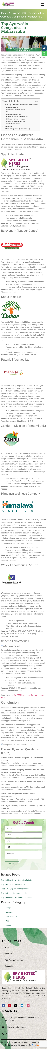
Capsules (9, 912)
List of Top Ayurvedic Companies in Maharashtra (21, 105)
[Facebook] (3, 1005)
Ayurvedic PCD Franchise (23, 13)
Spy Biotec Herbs (12, 107)
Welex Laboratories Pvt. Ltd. (16, 121)
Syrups (8, 908)
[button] (42, 4)
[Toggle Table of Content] (35, 101)
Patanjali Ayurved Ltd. (14, 114)
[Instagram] (28, 1005)
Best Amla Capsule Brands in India (15, 889)
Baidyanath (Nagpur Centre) (16, 109)
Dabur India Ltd (12, 112)
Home (3, 13)
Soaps (8, 925)
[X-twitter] (15, 1005)
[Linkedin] (22, 1005)
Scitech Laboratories (13, 124)
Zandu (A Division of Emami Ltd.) (17, 116)
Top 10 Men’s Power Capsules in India (16, 880)
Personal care (11, 916)
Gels (7, 921)
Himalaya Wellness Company (16, 119)
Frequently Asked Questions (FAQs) (18, 129)
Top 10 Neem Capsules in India (14, 893)
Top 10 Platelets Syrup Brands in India (16, 897)
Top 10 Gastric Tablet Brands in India (16, 884)
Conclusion (8, 126)
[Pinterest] (9, 1005)
